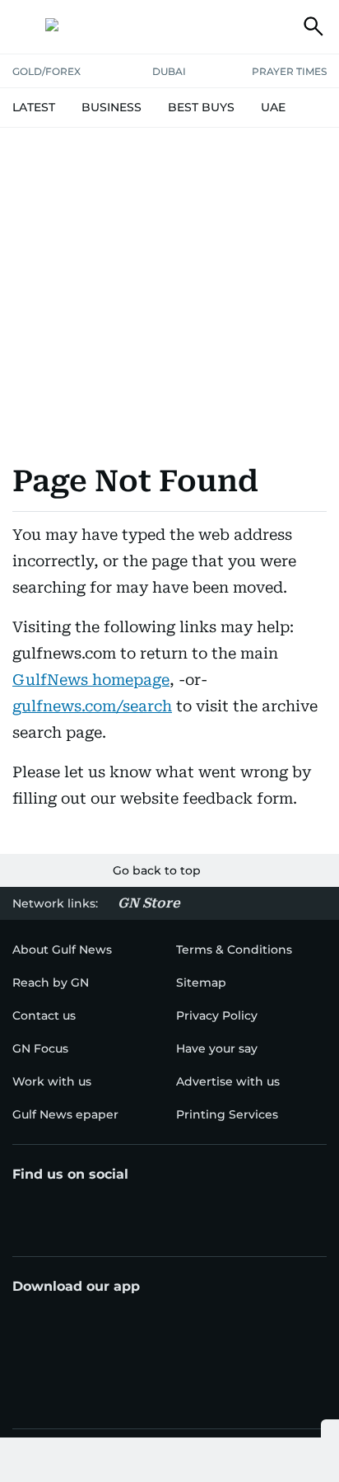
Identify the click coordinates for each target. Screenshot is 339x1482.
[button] (25, 26)
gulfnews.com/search (92, 706)
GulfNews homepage (91, 679)
